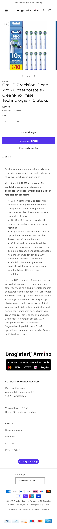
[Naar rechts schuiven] (35, 76)
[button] (6, 10)
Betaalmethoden (13, 430)
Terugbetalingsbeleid (40, 505)
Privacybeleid (22, 505)
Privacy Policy (12, 449)
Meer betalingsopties (28, 148)
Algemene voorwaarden (21, 509)
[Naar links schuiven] (22, 76)
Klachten (9, 443)
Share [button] (8, 156)
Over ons (10, 423)
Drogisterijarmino (21, 501)
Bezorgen (10, 436)
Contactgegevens (41, 509)
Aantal (5, 115)
